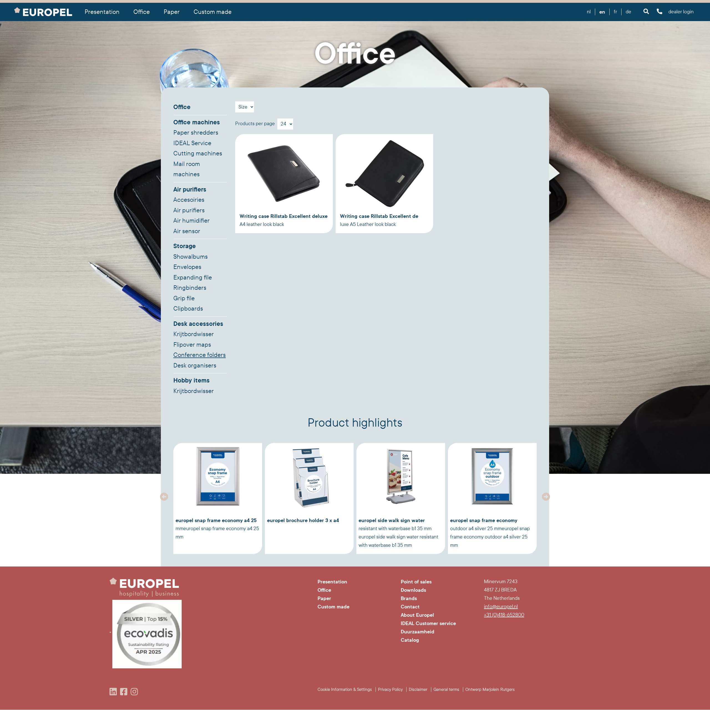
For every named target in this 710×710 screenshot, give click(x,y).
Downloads (413, 590)
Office (182, 107)
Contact (410, 606)
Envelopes (187, 267)
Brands (409, 598)
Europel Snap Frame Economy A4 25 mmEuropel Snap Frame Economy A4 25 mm (217, 528)
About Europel (417, 615)
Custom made (213, 12)
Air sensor (186, 231)
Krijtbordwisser (193, 334)
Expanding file (192, 277)
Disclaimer (418, 689)
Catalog (410, 640)
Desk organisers (194, 365)
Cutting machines (197, 153)
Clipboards (188, 308)
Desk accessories (198, 324)
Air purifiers (189, 189)
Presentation (332, 581)
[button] (164, 496)
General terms (446, 689)
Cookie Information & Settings (345, 689)
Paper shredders (195, 132)
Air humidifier (191, 220)
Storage (184, 246)
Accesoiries (188, 199)
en (602, 12)
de (628, 12)
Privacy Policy (390, 689)
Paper (324, 598)
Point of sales (416, 581)
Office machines (196, 122)
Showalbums (190, 256)
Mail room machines (186, 169)
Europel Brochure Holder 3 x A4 (303, 520)
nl (589, 12)
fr (615, 12)
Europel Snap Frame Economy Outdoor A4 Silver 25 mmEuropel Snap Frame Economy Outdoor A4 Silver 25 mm (490, 532)
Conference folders (199, 355)
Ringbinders (189, 287)
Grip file (184, 298)
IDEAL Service (192, 143)
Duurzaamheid (417, 631)
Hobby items (191, 380)
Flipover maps (192, 344)
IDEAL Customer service (428, 623)
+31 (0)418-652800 (504, 615)
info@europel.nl (501, 607)
